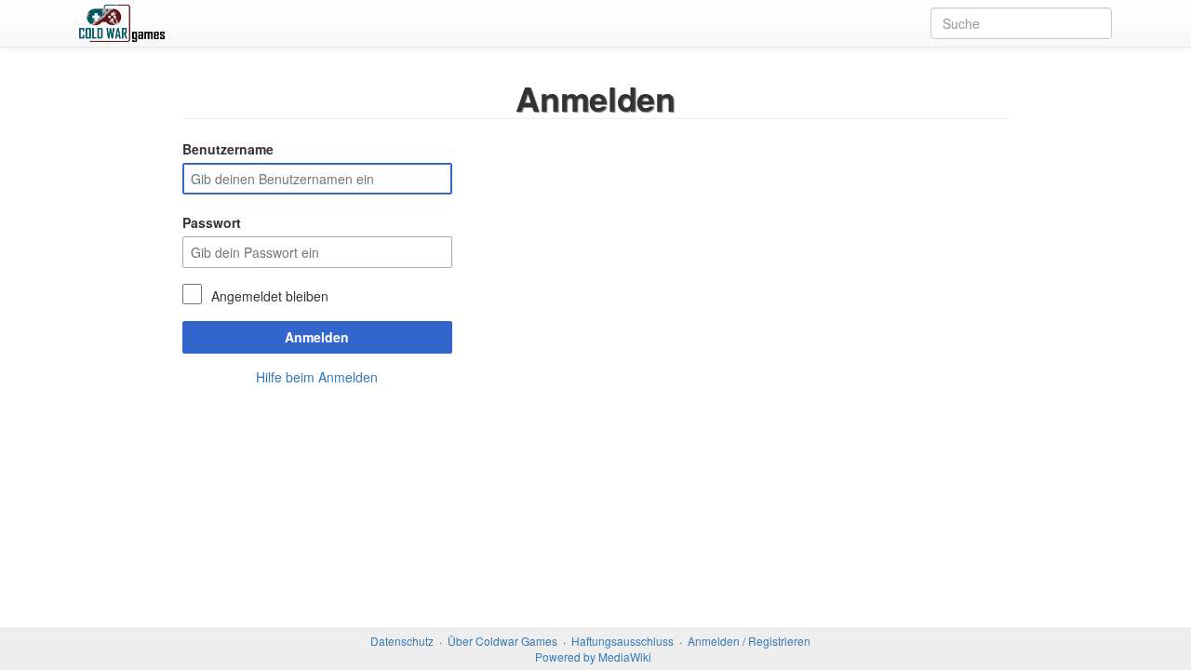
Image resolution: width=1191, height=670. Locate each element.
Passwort (211, 222)
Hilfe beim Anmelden (317, 377)
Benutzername (228, 149)
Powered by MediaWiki (593, 656)
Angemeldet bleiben (269, 296)
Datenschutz (402, 641)
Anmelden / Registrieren (749, 641)
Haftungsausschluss (622, 641)
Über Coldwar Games (502, 641)
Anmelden (317, 337)
